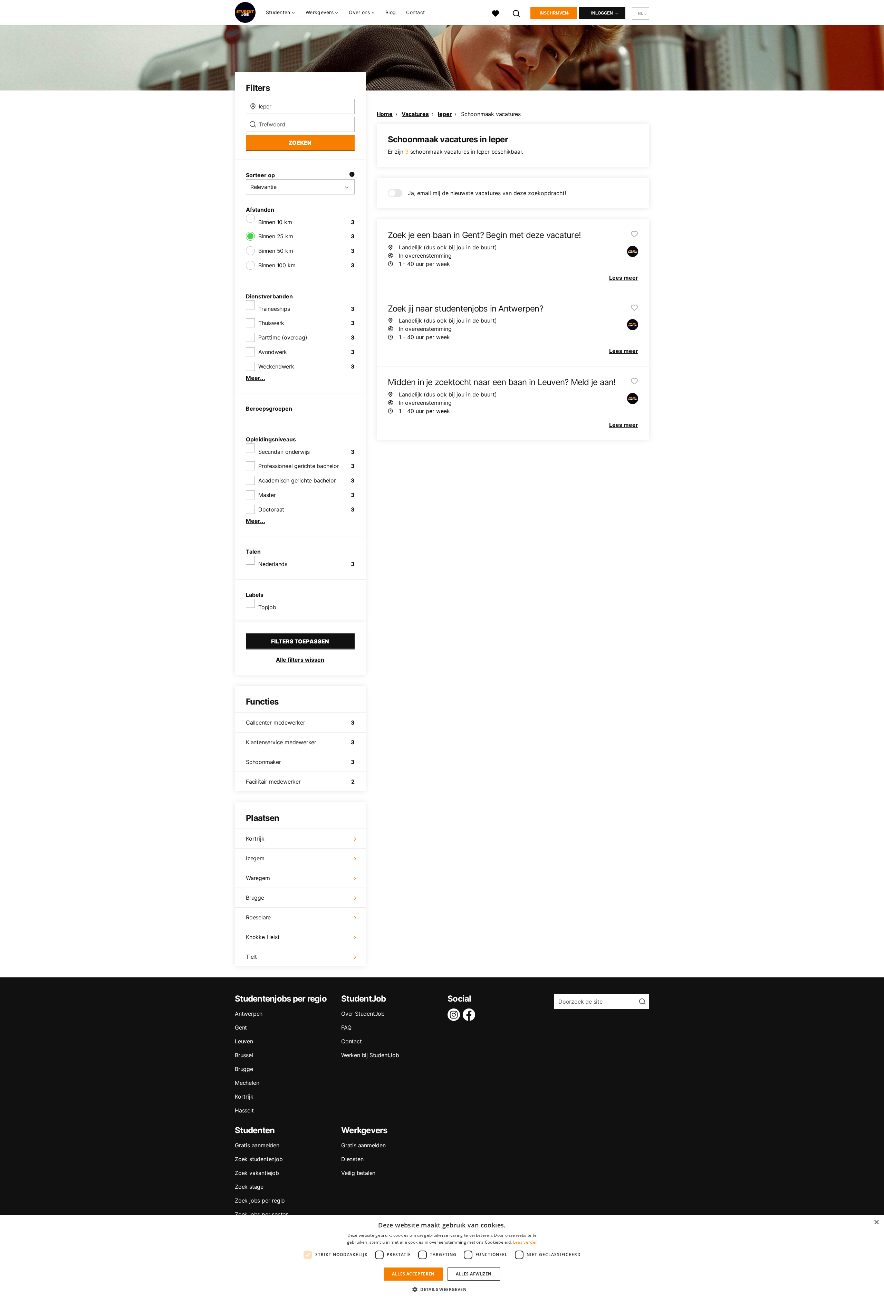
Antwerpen (248, 1013)
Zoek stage (249, 1186)
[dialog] (442, 1258)
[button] (442, 1289)
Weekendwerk (276, 366)
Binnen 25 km (275, 236)
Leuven (244, 1041)
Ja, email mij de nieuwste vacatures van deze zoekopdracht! (487, 193)
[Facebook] (470, 1014)
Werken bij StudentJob (370, 1055)
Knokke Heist (263, 937)
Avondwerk (272, 351)
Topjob (267, 607)
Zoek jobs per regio (260, 1200)
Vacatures (415, 114)
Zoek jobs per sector (261, 1214)
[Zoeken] (516, 12)
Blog (390, 12)
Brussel (244, 1055)
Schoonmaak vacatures (491, 114)
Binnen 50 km (275, 250)
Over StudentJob (363, 1013)
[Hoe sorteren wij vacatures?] (352, 175)
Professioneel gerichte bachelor (298, 465)
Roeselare (258, 917)
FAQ (346, 1027)
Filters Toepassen (300, 641)
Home (385, 114)
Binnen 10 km (275, 222)
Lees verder (525, 1242)
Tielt (251, 956)
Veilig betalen (358, 1172)
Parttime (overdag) (282, 337)
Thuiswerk (271, 322)
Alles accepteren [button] (413, 1274)
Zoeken (300, 142)
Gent (241, 1027)
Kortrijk (255, 838)
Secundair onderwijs (284, 451)
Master (267, 494)
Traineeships (274, 308)
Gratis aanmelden (257, 1145)
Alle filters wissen (300, 659)
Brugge (255, 897)
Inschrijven (554, 13)
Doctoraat (271, 509)
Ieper (445, 114)
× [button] (876, 1222)
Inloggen (602, 13)
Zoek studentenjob (259, 1159)
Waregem (258, 877)
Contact (415, 12)
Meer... (255, 377)
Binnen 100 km (276, 265)
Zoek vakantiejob (257, 1172)
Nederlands (272, 564)
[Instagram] (455, 1014)
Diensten (352, 1159)
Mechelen (247, 1082)
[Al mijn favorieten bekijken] (495, 12)
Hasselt (244, 1110)
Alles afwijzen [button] (474, 1274)
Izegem (255, 858)
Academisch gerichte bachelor (297, 480)
